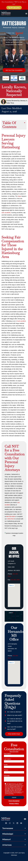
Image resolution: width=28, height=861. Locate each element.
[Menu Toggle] (26, 13)
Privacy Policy (14, 803)
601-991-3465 (15, 580)
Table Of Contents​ (9, 124)
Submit (14, 797)
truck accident (21, 321)
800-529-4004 (10, 516)
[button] (14, 124)
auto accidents (6, 212)
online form (10, 519)
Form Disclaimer (14, 801)
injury (19, 196)
